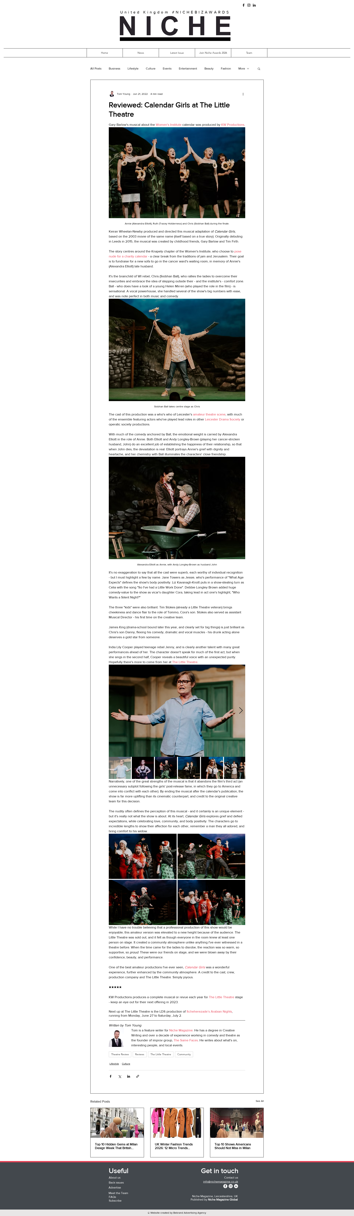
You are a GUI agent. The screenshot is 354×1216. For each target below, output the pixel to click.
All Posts (95, 68)
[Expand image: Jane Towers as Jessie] (177, 711)
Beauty (209, 68)
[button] (175, 39)
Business (114, 68)
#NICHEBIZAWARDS (201, 12)
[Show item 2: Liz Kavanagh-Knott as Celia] (143, 768)
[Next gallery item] (241, 710)
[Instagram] (249, 5)
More (241, 68)
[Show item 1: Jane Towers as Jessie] (120, 768)
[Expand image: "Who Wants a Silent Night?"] (143, 856)
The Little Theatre (160, 1054)
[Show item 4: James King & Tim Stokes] (189, 768)
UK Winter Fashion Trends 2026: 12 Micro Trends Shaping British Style (174, 1146)
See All (260, 1100)
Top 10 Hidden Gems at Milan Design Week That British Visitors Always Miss (116, 1146)
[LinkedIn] (254, 5)
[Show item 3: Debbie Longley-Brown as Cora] (166, 768)
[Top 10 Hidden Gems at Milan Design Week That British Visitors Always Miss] (117, 1123)
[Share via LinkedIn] (128, 1076)
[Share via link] (137, 1076)
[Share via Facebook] (110, 1076)
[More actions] (243, 94)
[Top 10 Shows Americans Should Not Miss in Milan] (236, 1123)
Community (184, 1054)
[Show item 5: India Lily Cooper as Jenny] (212, 768)
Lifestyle (133, 68)
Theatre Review (120, 1054)
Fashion (226, 68)
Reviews (139, 1054)
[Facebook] (244, 5)
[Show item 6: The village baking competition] (235, 768)
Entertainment (188, 68)
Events (167, 68)
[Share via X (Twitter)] (119, 1076)
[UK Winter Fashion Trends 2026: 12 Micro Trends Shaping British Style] (177, 1123)
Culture (150, 68)
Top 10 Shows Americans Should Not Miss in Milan (233, 1146)
